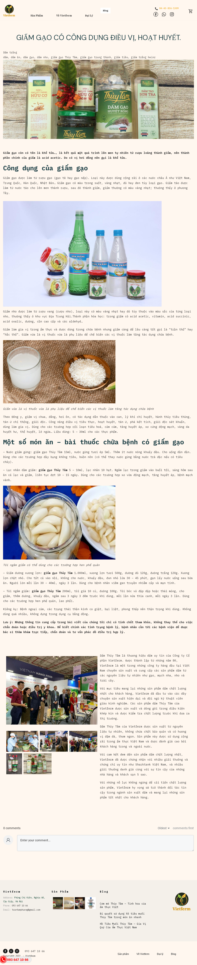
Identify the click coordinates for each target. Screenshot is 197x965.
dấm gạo (28, 57)
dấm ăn (15, 57)
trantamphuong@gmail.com (26, 909)
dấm (5, 57)
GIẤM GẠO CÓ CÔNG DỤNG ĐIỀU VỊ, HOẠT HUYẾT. (98, 37)
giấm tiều (121, 57)
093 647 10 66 (20, 905)
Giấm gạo (10, 178)
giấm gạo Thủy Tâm (64, 57)
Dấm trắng (10, 52)
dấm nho (42, 57)
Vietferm (30, 956)
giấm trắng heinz (143, 57)
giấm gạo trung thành (95, 57)
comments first (183, 828)
